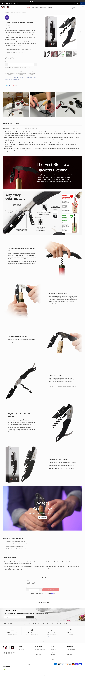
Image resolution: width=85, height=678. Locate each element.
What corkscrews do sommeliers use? (14, 546)
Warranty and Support (31, 128)
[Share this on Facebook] (9, 85)
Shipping (53, 652)
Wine (11, 79)
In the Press (69, 654)
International (69, 652)
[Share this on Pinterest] (13, 85)
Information (16, 128)
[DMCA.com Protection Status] (16, 666)
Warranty (53, 654)
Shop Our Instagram (23, 652)
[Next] (80, 32)
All (10, 77)
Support (50, 7)
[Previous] (40, 32)
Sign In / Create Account (40, 649)
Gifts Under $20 (25, 77)
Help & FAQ (53, 649)
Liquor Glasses (46, 623)
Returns (52, 659)
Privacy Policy (46, 675)
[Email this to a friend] (16, 85)
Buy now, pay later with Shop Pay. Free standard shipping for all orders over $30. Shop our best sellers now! (42, 1)
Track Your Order (38, 652)
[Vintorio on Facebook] (4, 3)
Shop (28, 7)
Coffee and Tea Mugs (57, 623)
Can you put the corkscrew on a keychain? (16, 541)
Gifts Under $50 (32, 77)
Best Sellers (14, 77)
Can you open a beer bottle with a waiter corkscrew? (18, 544)
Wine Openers (16, 79)
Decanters (22, 623)
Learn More (43, 7)
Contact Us (15, 3)
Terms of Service (39, 675)
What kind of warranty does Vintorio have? (16, 548)
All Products (6, 623)
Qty (5, 61)
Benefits (6, 128)
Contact (52, 657)
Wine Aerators (14, 623)
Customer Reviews (71, 649)
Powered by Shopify (25, 664)
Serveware (73, 623)
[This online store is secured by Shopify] (16, 669)
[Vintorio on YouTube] (7, 3)
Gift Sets (80, 623)
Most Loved (7, 79)
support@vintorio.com (51, 636)
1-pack (6, 57)
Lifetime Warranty (12, 633)
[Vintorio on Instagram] (9, 3)
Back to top (41, 641)
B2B (68, 657)
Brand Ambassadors (39, 657)
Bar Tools (66, 623)
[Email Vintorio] (11, 3)
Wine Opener (10, 80)
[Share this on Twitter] (6, 85)
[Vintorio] (5, 7)
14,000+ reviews (71, 633)
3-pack (11, 57)
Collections (35, 7)
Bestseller (19, 77)
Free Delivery (32, 633)
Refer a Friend (38, 654)
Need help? (51, 633)
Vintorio (8, 664)
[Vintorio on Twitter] (2, 3)
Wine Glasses (38, 623)
